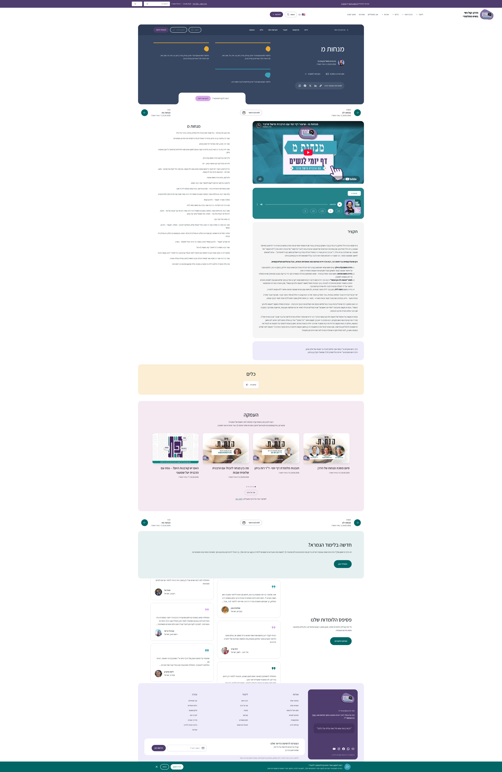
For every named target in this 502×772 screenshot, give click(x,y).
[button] (419, 14)
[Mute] (261, 204)
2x (305, 211)
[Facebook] (305, 86)
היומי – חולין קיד (200, 4)
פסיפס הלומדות (341, 641)
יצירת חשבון (177, 767)
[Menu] (257, 204)
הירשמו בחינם (353, 4)
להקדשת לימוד (203, 98)
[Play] (339, 204)
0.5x (338, 211)
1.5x (313, 211)
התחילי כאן (342, 564)
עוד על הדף (251, 492)
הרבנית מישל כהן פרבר (326, 61)
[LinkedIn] (315, 86)
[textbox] (308, 351)
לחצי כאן (239, 499)
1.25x (322, 211)
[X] (310, 86)
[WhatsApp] (300, 86)
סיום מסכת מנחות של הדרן (334, 468)
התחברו (344, 4)
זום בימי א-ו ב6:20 (337, 74)
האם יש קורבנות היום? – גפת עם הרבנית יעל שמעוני (180, 470)
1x (330, 211)
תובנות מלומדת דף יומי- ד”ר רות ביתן (277, 468)
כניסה (165, 767)
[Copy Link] (321, 86)
